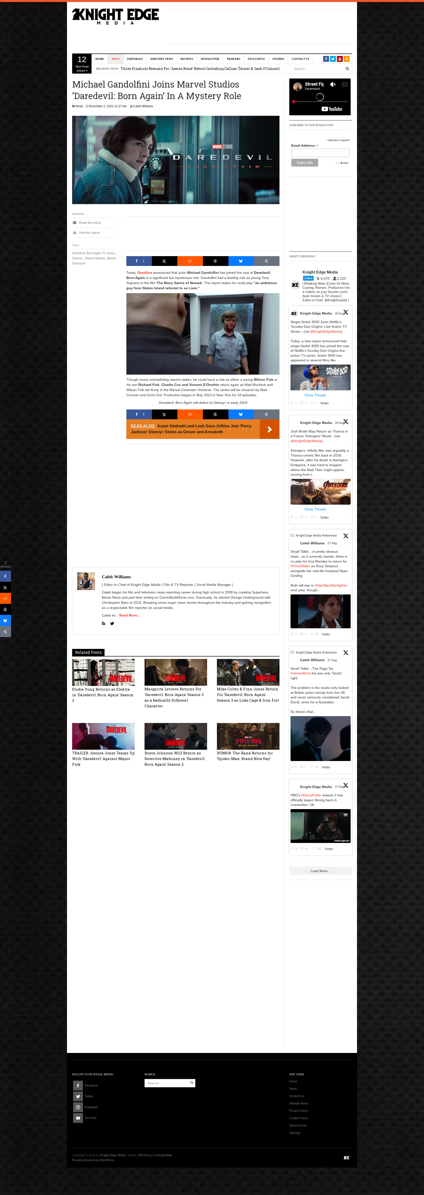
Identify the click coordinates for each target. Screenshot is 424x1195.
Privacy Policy (298, 1111)
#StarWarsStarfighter (331, 585)
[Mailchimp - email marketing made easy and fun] (342, 163)
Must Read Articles (82, 63)
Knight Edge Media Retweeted (316, 536)
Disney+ (77, 258)
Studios (278, 58)
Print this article (89, 233)
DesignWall (164, 1155)
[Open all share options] (266, 261)
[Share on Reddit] (190, 261)
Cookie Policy (298, 1118)
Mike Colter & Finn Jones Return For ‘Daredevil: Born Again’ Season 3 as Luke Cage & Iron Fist (248, 694)
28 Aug (340, 313)
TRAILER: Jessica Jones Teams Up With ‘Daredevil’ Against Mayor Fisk (103, 758)
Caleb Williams (143, 106)
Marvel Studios (95, 258)
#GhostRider (300, 566)
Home (99, 58)
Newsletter (210, 58)
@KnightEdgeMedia (325, 331)
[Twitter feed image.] (321, 377)
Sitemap (294, 1133)
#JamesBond (301, 673)
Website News (298, 1103)
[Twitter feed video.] (321, 611)
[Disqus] (175, 848)
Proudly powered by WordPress (93, 1160)
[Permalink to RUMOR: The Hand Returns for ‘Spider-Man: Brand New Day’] (248, 736)
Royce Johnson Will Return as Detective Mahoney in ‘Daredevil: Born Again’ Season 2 (175, 758)
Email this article (90, 222)
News (115, 58)
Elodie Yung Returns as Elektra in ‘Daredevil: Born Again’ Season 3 (102, 695)
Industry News (161, 58)
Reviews (187, 58)
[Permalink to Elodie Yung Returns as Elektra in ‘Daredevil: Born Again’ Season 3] (103, 672)
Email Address (304, 145)
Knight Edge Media (316, 313)
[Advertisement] (260, 26)
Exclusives (256, 58)
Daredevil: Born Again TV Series (93, 253)
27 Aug (333, 543)
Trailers (233, 58)
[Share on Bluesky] (241, 261)
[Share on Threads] (215, 261)
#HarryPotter (311, 795)
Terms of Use (298, 1125)
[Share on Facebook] (5, 576)
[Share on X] (164, 261)
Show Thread (315, 395)
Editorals (135, 58)
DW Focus (145, 1155)
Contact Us (300, 58)
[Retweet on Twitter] (292, 535)
